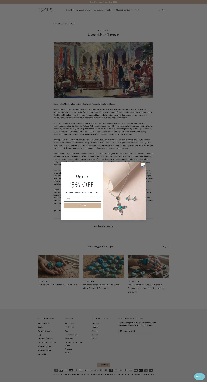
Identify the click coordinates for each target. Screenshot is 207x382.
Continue (82, 205)
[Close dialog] (143, 165)
